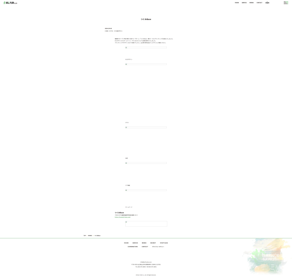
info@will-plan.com (146, 262)
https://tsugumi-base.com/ (122, 217)
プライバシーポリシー (158, 246)
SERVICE (244, 2)
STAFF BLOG (164, 243)
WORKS (252, 2)
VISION (237, 2)
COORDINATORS (133, 246)
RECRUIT (153, 243)
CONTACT (259, 2)
